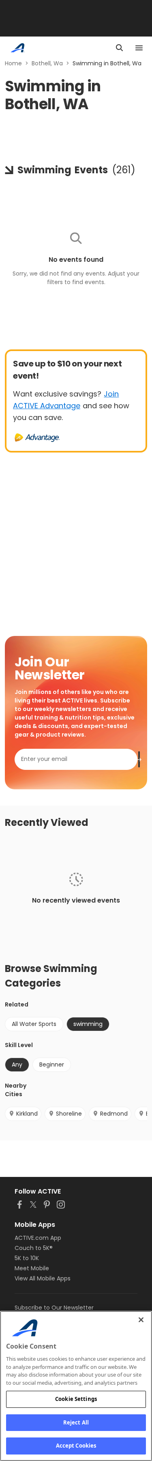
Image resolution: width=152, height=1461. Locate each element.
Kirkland (27, 1114)
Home (13, 63)
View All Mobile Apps (43, 1278)
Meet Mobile (32, 1268)
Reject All (76, 1422)
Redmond (114, 1114)
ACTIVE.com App (38, 1238)
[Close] (141, 1320)
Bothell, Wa (47, 63)
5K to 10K (27, 1258)
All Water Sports (34, 1024)
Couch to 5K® (34, 1248)
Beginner (51, 1064)
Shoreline (69, 1114)
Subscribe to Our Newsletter (54, 1308)
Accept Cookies (76, 1445)
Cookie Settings (76, 1399)
